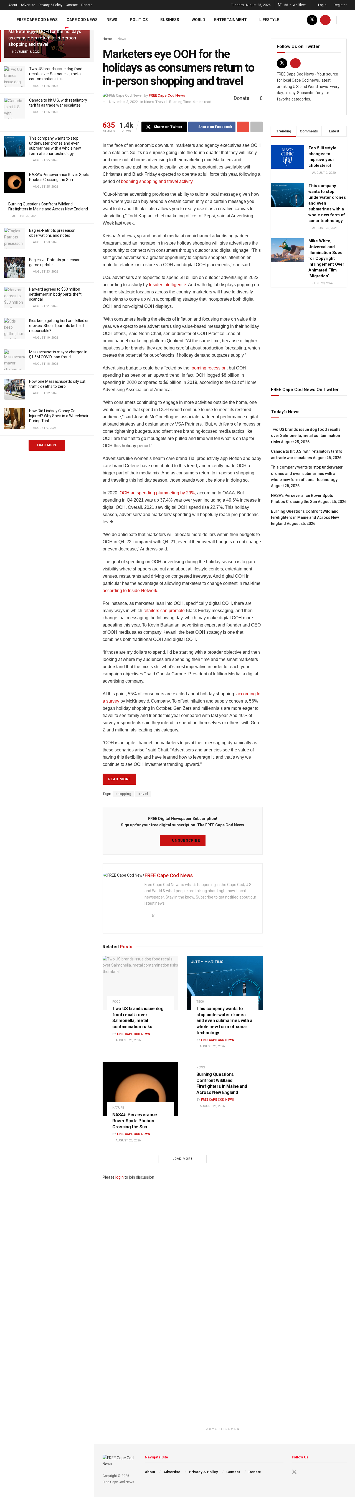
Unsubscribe (185, 840)
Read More (119, 779)
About (12, 5)
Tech (200, 1001)
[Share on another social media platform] (256, 127)
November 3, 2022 (123, 102)
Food (116, 1001)
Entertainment (230, 19)
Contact (72, 5)
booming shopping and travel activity (156, 181)
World (198, 19)
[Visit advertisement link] (309, 336)
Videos (58, 39)
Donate (86, 5)
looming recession (209, 368)
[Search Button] (345, 20)
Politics (139, 19)
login (119, 1177)
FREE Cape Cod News (37, 19)
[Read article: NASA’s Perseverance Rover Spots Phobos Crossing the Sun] (140, 1089)
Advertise (28, 5)
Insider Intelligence (167, 284)
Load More (47, 445)
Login (321, 5)
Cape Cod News (82, 19)
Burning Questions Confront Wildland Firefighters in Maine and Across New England (305, 517)
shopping (123, 794)
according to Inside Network (130, 590)
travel (143, 794)
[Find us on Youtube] (325, 20)
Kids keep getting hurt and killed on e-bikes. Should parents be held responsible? (59, 325)
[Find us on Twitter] (312, 20)
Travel (161, 102)
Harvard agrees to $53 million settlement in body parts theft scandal (55, 294)
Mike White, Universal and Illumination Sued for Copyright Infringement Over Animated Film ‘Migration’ (326, 258)
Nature (118, 1107)
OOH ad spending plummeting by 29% (157, 492)
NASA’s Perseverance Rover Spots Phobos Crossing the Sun (134, 1120)
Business (169, 19)
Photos (25, 39)
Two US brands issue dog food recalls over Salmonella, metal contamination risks (55, 74)
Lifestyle (269, 19)
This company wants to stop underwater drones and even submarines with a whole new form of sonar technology (224, 1020)
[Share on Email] (243, 127)
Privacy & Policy (50, 5)
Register (340, 5)
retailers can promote (164, 610)
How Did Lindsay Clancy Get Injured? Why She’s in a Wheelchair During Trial (58, 416)
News (111, 19)
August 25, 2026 (128, 1040)
